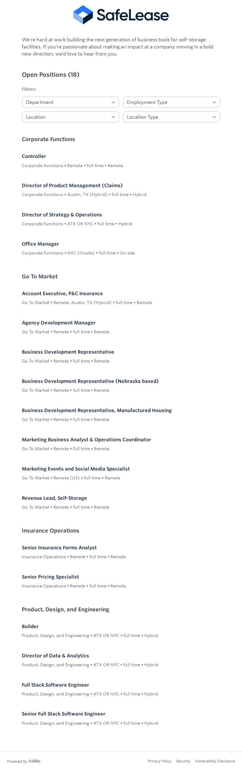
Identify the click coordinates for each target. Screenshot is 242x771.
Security (183, 761)
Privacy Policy (159, 761)
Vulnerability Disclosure (215, 761)
